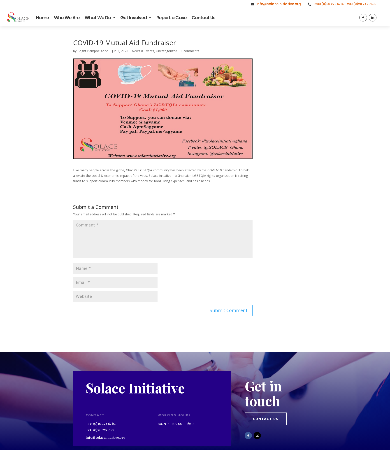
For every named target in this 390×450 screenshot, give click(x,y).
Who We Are (67, 17)
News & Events (143, 51)
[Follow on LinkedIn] (372, 17)
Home (42, 17)
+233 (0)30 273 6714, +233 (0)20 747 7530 (344, 4)
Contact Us (203, 17)
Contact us (265, 419)
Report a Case (171, 17)
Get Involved (133, 17)
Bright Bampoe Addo (92, 51)
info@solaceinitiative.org (278, 4)
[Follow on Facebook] (363, 17)
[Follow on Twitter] (257, 435)
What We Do (98, 17)
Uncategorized (166, 51)
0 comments (190, 51)
